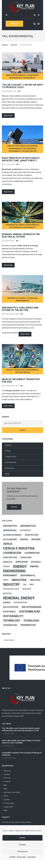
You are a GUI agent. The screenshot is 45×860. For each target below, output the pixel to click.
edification (22, 562)
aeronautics (10, 526)
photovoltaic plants (11, 589)
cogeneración (12, 552)
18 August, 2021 (10, 91)
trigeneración (10, 625)
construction (10, 557)
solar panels (33, 75)
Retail (7, 474)
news (31, 584)
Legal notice (31, 857)
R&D (5, 789)
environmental (27, 576)
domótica (7, 562)
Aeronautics (12, 298)
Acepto (23, 838)
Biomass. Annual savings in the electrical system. (21, 235)
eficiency (6, 566)
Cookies (7, 800)
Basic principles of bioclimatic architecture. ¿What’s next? (21, 159)
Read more (8, 115)
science (6, 603)
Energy (9, 75)
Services (7, 778)
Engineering (32, 146)
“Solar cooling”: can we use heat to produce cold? (22, 85)
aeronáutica (28, 526)
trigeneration (28, 625)
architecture (13, 146)
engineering (14, 571)
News (6, 796)
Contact (14, 507)
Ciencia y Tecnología (28, 298)
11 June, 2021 (9, 164)
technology (11, 620)
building (36, 539)
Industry (8, 445)
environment (10, 575)
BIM (5, 785)
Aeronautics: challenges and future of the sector (20, 308)
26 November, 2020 (11, 314)
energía (34, 566)
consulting (25, 557)
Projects (7, 781)
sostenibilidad (15, 78)
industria (19, 580)
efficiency (36, 562)
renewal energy (19, 598)
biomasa (24, 539)
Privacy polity (21, 857)
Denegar (22, 844)
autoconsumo (10, 539)
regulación (26, 589)
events (5, 580)
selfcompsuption (20, 602)
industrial (35, 580)
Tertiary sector (29, 151)
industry (11, 584)
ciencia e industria (18, 548)
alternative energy (12, 535)
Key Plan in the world (12, 792)
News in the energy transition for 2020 (21, 380)
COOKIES (12, 857)
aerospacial (10, 530)
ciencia (7, 543)
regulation (7, 593)
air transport (25, 530)
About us (7, 771)
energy (20, 566)
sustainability (29, 78)
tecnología (31, 620)
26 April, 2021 (9, 241)
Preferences (23, 851)
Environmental (19, 75)
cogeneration (12, 225)
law (24, 584)
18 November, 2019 (11, 386)
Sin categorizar (10, 607)
